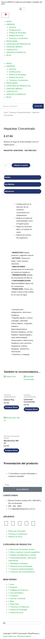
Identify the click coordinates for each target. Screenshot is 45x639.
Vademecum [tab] (9, 191)
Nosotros (12, 27)
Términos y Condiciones (18, 38)
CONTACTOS (11, 50)
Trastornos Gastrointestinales (19, 112)
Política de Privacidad (17, 33)
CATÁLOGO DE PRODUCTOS (18, 44)
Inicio (6, 112)
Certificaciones (15, 30)
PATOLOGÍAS (11, 41)
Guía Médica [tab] (9, 184)
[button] (22, 60)
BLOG (8, 55)
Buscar (38, 106)
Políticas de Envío (16, 36)
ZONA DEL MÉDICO (14, 47)
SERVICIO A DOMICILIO (16, 52)
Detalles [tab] (7, 177)
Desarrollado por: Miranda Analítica (17, 636)
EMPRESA (10, 24)
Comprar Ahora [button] (11, 407)
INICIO (9, 22)
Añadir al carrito (21, 165)
